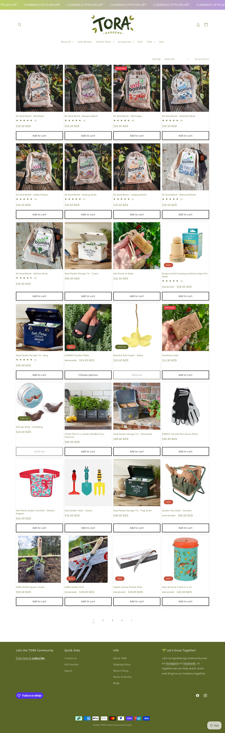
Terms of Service (122, 676)
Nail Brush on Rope (123, 273)
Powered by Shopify (123, 725)
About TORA (120, 658)
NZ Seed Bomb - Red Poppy (127, 116)
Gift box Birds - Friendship (29, 427)
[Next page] (131, 620)
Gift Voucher (72, 664)
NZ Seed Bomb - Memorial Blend (179, 194)
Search (68, 670)
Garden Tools (103, 41)
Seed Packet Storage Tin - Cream (82, 273)
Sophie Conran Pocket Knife (127, 587)
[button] (20, 25)
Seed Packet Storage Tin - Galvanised (132, 434)
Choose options (88, 375)
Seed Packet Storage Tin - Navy (32, 355)
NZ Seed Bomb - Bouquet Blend (81, 116)
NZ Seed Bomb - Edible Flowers (32, 194)
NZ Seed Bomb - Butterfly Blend (178, 116)
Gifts (149, 41)
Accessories (124, 41)
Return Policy (120, 670)
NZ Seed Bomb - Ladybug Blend (129, 194)
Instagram (172, 663)
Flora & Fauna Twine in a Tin (177, 587)
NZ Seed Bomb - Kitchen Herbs (32, 273)
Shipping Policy (122, 664)
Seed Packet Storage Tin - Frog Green (132, 510)
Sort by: (156, 59)
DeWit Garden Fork (74, 587)
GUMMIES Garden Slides (77, 355)
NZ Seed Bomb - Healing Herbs (81, 194)
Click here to (30, 658)
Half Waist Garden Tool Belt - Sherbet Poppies (35, 512)
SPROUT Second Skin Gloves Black (180, 434)
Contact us (71, 658)
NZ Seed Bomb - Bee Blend (30, 116)
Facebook (189, 663)
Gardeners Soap (170, 355)
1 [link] (93, 620)
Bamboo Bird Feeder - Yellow (128, 355)
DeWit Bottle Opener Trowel (30, 587)
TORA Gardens (107, 725)
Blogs (116, 683)
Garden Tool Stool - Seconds (176, 510)
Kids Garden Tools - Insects (78, 510)
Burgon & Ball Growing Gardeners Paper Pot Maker (185, 275)
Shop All (66, 41)
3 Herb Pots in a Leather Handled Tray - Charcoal (85, 435)
